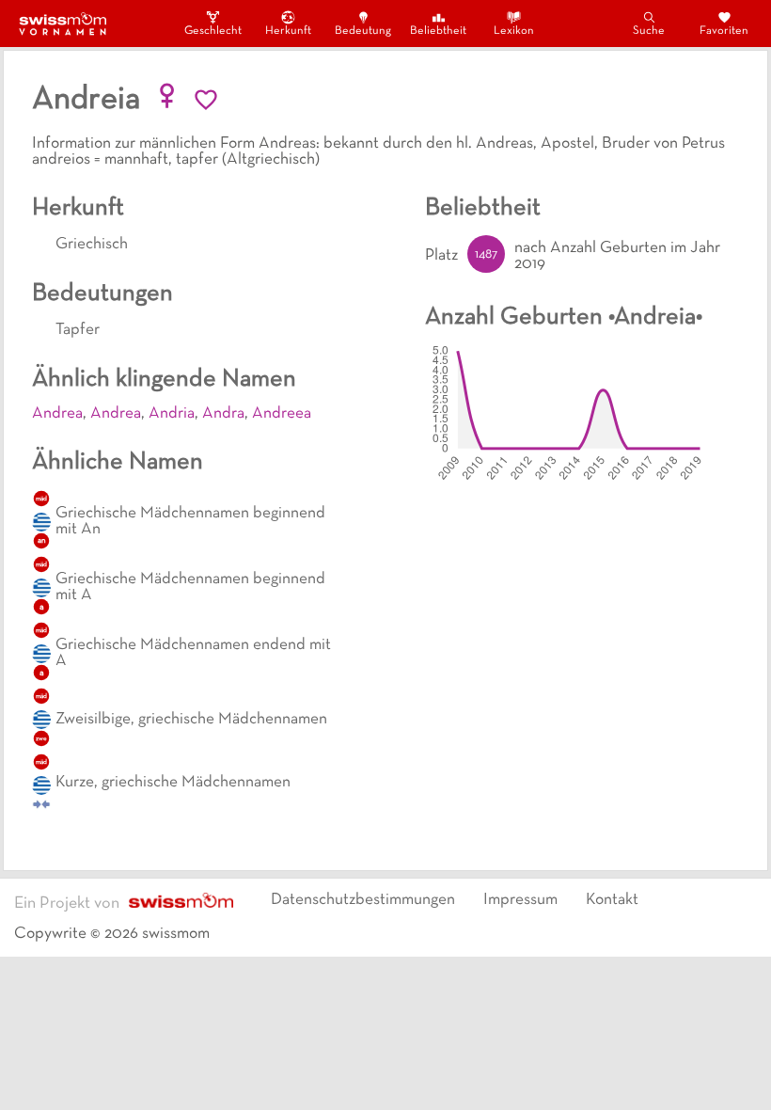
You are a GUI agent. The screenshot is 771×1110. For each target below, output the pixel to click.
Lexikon (514, 31)
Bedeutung (363, 31)
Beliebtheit (438, 31)
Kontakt (612, 900)
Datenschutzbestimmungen (363, 900)
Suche (649, 31)
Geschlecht (212, 31)
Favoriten (724, 31)
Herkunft (288, 31)
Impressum (520, 900)
